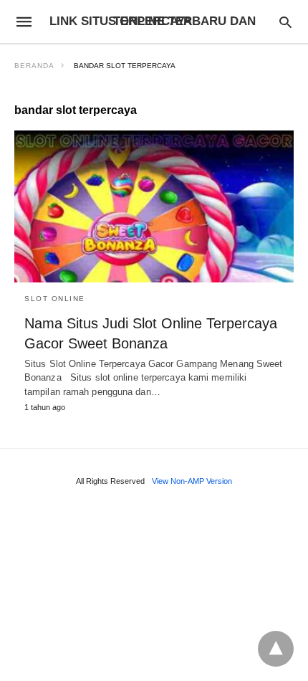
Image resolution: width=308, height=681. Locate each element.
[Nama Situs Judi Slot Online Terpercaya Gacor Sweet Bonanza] (154, 206)
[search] (285, 22)
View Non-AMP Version (192, 481)
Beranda (34, 66)
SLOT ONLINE (54, 299)
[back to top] (276, 649)
